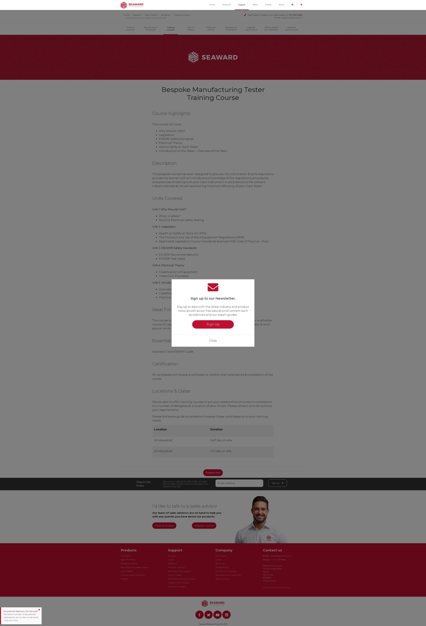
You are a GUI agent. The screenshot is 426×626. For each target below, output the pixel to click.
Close (213, 340)
